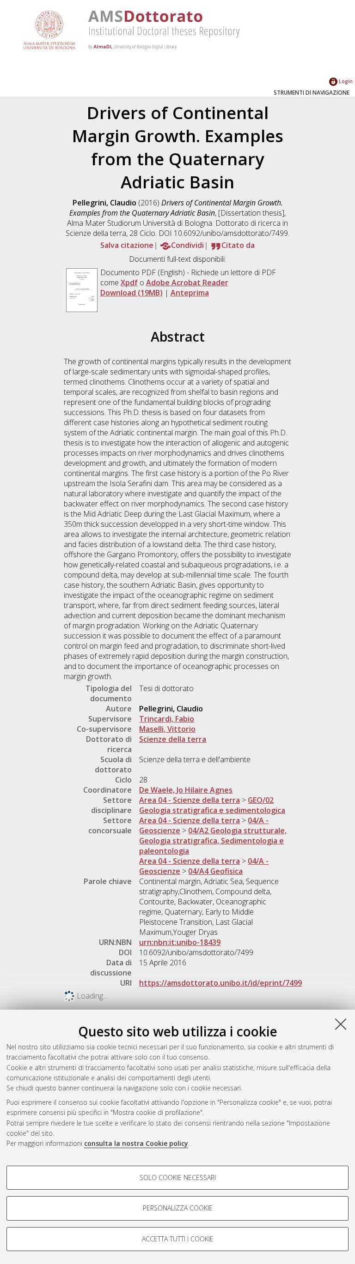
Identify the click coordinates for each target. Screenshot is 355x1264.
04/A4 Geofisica (215, 871)
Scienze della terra (172, 739)
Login (345, 81)
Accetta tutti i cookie (178, 1238)
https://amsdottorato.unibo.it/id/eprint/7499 (220, 983)
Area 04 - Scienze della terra (189, 800)
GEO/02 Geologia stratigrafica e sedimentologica (212, 805)
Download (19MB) (131, 293)
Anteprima (190, 293)
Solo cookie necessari (178, 1177)
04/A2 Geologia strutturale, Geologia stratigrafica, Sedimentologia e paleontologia (213, 840)
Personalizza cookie (178, 1208)
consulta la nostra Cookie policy (136, 1143)
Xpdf (129, 282)
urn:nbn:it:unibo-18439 (179, 942)
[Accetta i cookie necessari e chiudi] (340, 1024)
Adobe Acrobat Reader (187, 282)
